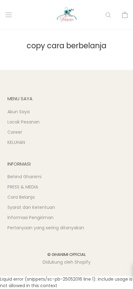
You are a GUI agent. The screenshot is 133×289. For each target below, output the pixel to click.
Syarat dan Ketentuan (31, 207)
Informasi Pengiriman (30, 217)
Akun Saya (18, 112)
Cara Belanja (21, 197)
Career (14, 132)
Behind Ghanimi (24, 177)
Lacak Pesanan (23, 122)
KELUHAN (16, 142)
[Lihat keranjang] (124, 15)
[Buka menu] (9, 14)
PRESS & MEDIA (22, 187)
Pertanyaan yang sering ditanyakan (45, 228)
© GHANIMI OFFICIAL (66, 254)
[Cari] (108, 14)
